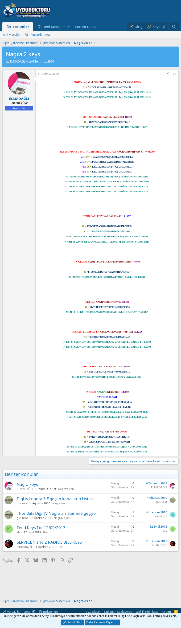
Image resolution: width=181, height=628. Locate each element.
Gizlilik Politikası (147, 611)
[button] (68, 26)
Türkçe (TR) (50, 611)
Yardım (166, 611)
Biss (46, 532)
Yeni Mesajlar (54, 26)
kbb (19, 532)
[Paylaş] (168, 74)
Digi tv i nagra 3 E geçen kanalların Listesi (55, 498)
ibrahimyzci (24, 547)
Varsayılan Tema (18, 611)
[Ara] (174, 26)
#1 (174, 74)
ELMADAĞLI (18, 61)
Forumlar (21, 26)
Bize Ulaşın (93, 611)
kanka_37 (161, 516)
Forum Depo (85, 26)
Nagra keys (27, 484)
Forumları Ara (40, 34)
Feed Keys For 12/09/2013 (41, 527)
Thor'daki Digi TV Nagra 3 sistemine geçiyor (57, 513)
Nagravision (66, 489)
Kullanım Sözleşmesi (118, 611)
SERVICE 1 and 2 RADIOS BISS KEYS (49, 542)
